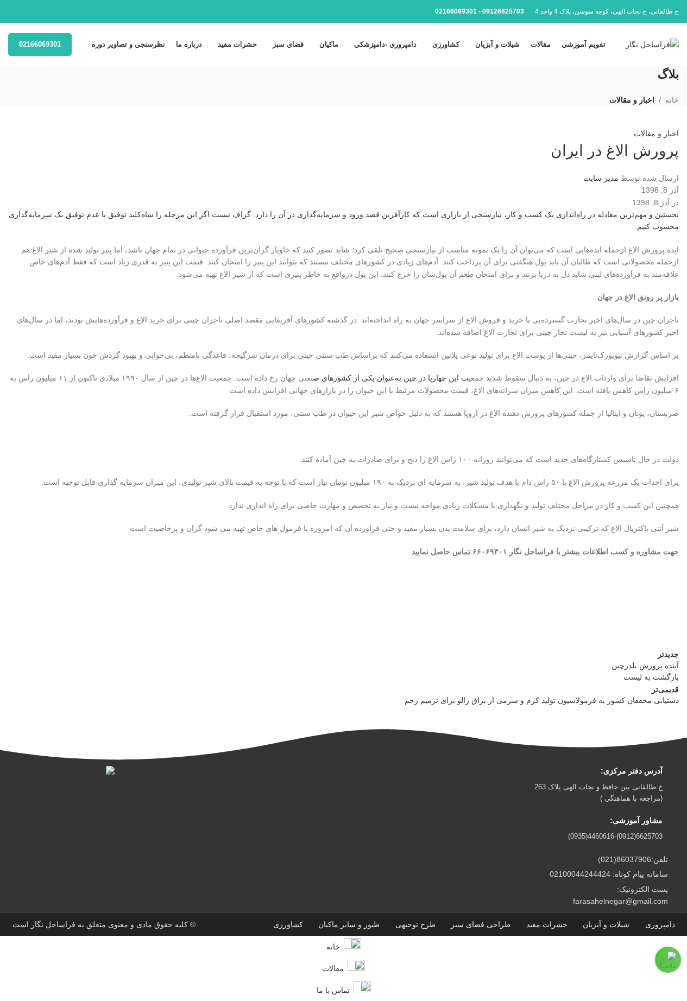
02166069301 (40, 44)
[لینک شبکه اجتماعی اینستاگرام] (14, 11)
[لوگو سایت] (652, 44)
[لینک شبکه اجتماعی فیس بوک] (27, 11)
